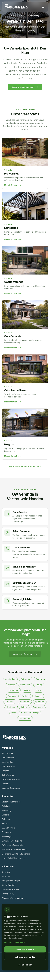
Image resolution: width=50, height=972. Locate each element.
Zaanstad (10, 701)
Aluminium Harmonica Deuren (14, 849)
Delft (13, 713)
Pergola (5, 771)
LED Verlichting (8, 828)
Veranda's (23, 15)
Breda (38, 690)
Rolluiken (6, 819)
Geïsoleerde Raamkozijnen (13, 845)
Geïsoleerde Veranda (11, 779)
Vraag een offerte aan (23, 654)
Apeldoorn (39, 701)
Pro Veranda (7, 753)
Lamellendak (7, 762)
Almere (27, 690)
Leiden (24, 707)
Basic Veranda (8, 758)
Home (13, 15)
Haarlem (38, 696)
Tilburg (39, 685)
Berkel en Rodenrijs (30, 713)
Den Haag (40, 679)
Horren (5, 823)
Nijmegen (12, 696)
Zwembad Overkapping (12, 841)
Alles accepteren (25, 949)
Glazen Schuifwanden (11, 802)
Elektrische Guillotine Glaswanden (16, 854)
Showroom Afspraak (10, 889)
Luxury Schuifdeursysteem (13, 858)
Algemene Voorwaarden (12, 898)
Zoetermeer (38, 707)
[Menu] (43, 6)
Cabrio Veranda (8, 766)
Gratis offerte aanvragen (23, 87)
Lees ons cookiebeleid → (15, 942)
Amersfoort (25, 701)
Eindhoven (25, 685)
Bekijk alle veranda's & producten (24, 466)
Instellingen (26, 964)
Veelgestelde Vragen (11, 881)
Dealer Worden (8, 885)
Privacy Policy (8, 894)
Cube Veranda (8, 775)
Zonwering (6, 810)
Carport (5, 784)
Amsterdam (10, 679)
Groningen (13, 690)
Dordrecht (11, 707)
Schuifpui (6, 806)
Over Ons (6, 872)
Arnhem (25, 696)
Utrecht (11, 685)
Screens (5, 815)
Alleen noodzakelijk (25, 957)
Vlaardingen (25, 718)
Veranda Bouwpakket (11, 788)
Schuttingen (7, 836)
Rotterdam (25, 679)
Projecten (6, 876)
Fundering (6, 832)
